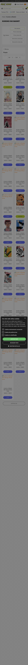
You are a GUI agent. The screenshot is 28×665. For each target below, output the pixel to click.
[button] (14, 346)
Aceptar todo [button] (14, 339)
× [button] (24, 318)
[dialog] (14, 332)
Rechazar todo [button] (14, 342)
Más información (22, 326)
